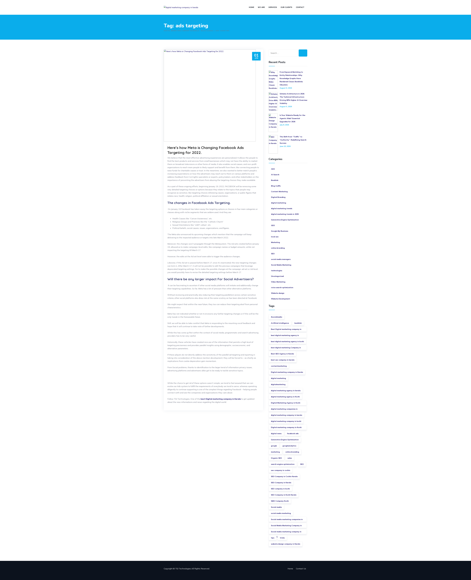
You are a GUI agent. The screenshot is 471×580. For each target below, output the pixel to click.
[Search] (303, 53)
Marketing (275, 242)
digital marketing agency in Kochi (285, 397)
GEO (273, 225)
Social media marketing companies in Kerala (287, 520)
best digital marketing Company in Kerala (286, 348)
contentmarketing (279, 366)
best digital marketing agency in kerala (285, 336)
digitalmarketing (278, 384)
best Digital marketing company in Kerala (221, 399)
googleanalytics (289, 446)
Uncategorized (277, 276)
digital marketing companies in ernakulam (284, 409)
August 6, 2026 (286, 88)
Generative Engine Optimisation (285, 220)
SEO (273, 254)
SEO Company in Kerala (281, 482)
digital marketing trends (281, 208)
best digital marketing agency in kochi (287, 341)
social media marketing (281, 513)
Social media (276, 507)
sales (290, 458)
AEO (273, 169)
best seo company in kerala (282, 360)
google (274, 446)
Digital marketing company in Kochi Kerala (286, 428)
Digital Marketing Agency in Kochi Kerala (285, 403)
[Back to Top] (466, 575)
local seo (275, 237)
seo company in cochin (280, 470)
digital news (276, 433)
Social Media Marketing (281, 265)
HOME (251, 7)
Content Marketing (279, 191)
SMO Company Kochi (280, 501)
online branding (278, 248)
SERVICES (272, 7)
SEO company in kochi (280, 489)
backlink (298, 323)
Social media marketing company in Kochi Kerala (286, 532)
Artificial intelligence (280, 323)
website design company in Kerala (285, 544)
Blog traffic (276, 186)
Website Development (280, 299)
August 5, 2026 (286, 106)
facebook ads (293, 433)
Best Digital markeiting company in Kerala (286, 330)
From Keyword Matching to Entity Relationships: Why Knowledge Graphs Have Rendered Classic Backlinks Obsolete (291, 78)
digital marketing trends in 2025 (285, 214)
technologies (276, 270)
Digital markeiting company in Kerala (287, 372)
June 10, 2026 (285, 146)
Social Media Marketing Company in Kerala (286, 526)
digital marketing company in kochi (286, 421)
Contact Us (301, 568)
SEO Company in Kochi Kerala (283, 495)
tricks (282, 538)
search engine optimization (282, 464)
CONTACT (300, 7)
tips (272, 538)
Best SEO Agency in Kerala (282, 354)
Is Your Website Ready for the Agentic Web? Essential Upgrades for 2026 (292, 118)
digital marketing (278, 203)
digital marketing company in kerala (286, 415)
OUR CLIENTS (286, 7)
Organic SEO (276, 458)
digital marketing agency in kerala (286, 390)
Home (290, 568)
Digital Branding (278, 197)
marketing (275, 452)
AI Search (275, 174)
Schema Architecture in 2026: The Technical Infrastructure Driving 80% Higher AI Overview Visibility (293, 98)
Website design (277, 293)
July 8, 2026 (284, 125)
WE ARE (261, 7)
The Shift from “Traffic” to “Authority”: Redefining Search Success (293, 140)
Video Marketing (278, 282)
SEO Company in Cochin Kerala (284, 476)
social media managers (281, 259)
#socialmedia (276, 317)
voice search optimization (282, 287)
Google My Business (279, 231)
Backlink (274, 180)
